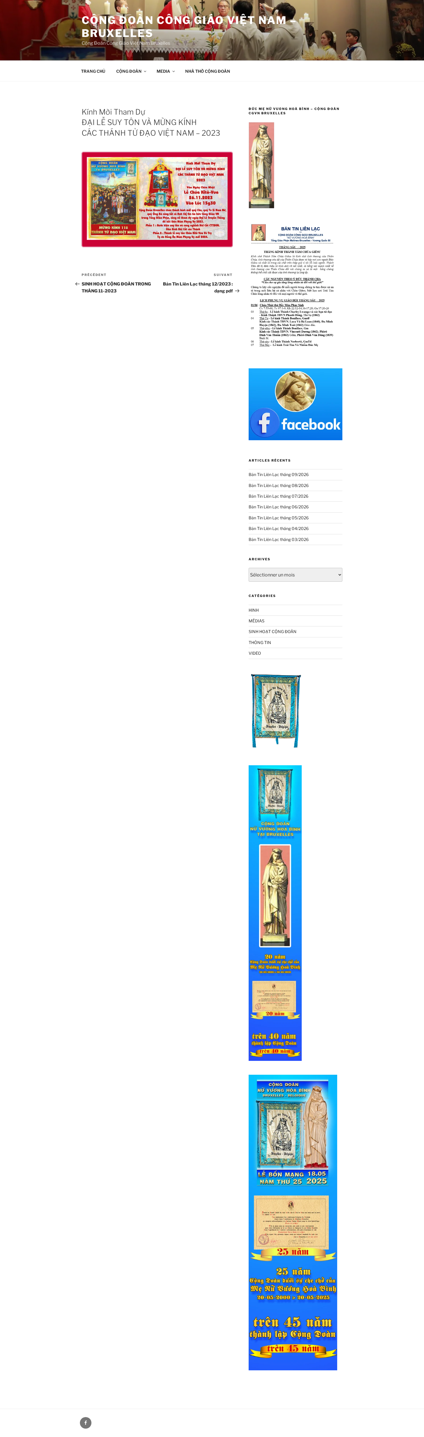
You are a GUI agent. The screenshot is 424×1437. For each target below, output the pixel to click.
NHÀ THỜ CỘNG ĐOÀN (207, 71)
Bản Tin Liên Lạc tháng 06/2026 (279, 506)
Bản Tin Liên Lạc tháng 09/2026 (279, 474)
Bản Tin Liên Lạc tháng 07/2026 (278, 496)
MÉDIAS (256, 620)
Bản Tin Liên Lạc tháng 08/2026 (279, 485)
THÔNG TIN (260, 642)
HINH (254, 610)
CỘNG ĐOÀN (129, 71)
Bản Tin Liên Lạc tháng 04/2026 (279, 528)
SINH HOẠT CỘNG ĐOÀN (273, 631)
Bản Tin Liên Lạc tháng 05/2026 (279, 517)
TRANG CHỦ (93, 71)
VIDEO (255, 653)
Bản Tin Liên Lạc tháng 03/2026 (279, 539)
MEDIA (163, 71)
